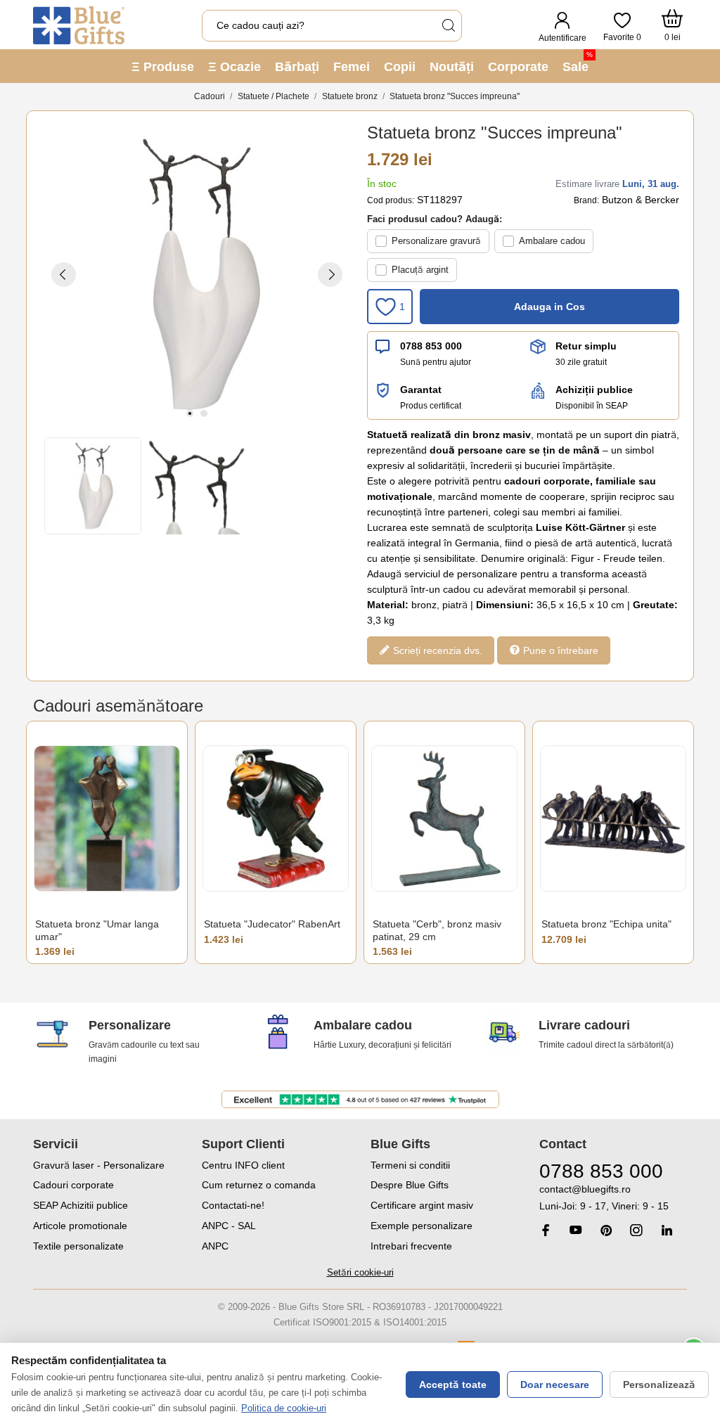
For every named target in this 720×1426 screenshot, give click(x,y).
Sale (577, 62)
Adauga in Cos (549, 306)
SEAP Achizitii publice (80, 1205)
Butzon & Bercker (640, 199)
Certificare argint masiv (422, 1205)
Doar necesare (554, 1384)
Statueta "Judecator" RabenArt (272, 924)
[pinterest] (606, 1230)
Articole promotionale (80, 1225)
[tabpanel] (196, 274)
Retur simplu (586, 346)
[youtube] (576, 1230)
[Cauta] (448, 25)
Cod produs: (390, 200)
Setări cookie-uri (360, 1272)
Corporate (518, 67)
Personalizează (659, 1384)
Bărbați (297, 67)
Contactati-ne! (233, 1205)
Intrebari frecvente (411, 1246)
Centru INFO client (243, 1165)
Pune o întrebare (559, 650)
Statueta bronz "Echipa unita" (606, 924)
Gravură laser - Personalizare (99, 1165)
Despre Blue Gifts (410, 1184)
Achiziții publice (594, 389)
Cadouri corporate (73, 1184)
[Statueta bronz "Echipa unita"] (613, 818)
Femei (351, 67)
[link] (613, 1197)
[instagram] (636, 1230)
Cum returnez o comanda (259, 1184)
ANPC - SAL (229, 1225)
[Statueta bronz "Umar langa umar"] (107, 818)
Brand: (586, 200)
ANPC (215, 1246)
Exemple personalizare (421, 1225)
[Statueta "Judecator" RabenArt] (275, 818)
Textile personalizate (78, 1246)
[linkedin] (667, 1230)
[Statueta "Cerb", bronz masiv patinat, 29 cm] (444, 818)
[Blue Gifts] (78, 25)
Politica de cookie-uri (283, 1408)
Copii (400, 67)
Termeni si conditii (410, 1165)
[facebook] (546, 1230)
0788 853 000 (431, 346)
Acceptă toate (453, 1384)
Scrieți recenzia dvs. (436, 650)
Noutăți (452, 67)
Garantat (421, 389)
